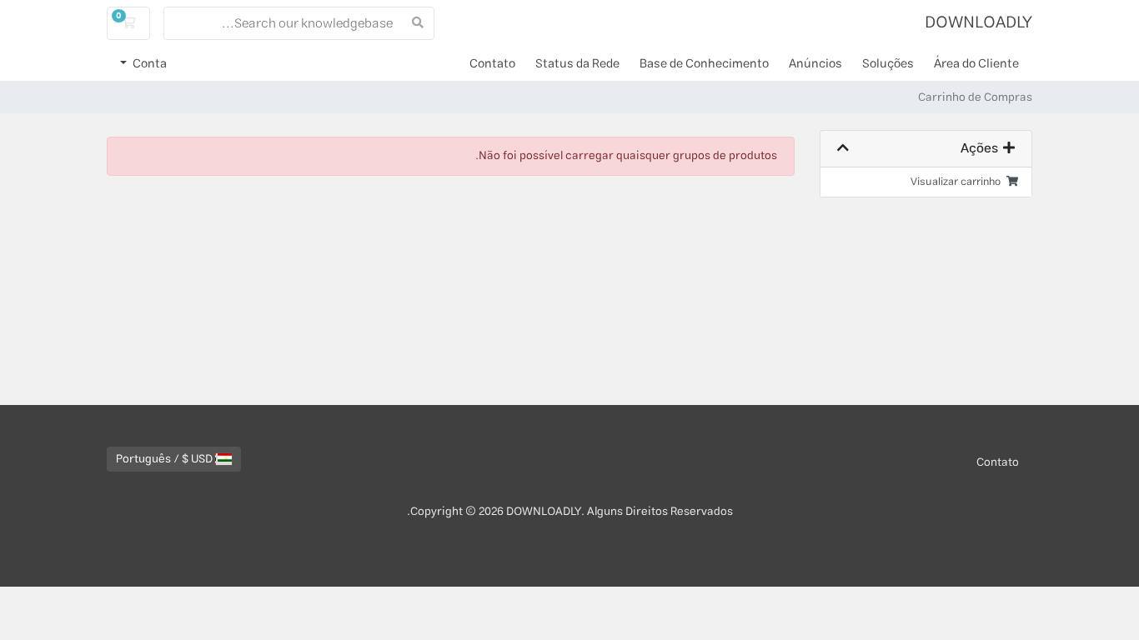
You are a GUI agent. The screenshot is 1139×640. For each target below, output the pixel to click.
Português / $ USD (165, 459)
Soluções (888, 63)
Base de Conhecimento (704, 63)
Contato (492, 63)
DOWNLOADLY (978, 23)
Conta (148, 63)
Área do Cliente (976, 63)
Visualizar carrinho (958, 181)
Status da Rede (577, 63)
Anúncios (815, 63)
